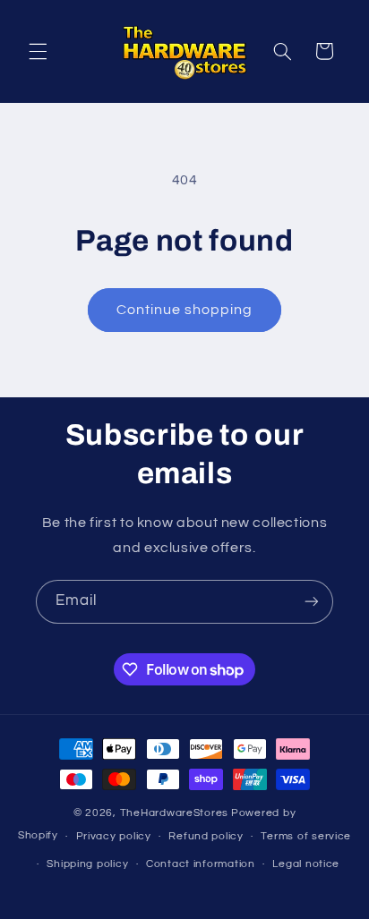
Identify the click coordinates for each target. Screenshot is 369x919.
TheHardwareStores (174, 813)
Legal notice (305, 864)
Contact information (200, 864)
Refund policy (206, 836)
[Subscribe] (311, 602)
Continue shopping (184, 309)
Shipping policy (87, 864)
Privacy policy (113, 836)
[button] (37, 51)
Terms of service (306, 836)
